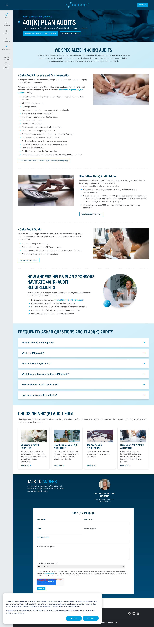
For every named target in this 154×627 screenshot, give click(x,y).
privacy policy (49, 574)
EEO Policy (112, 622)
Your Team (6, 65)
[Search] (7, 5)
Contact (142, 5)
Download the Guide (28, 260)
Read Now (25, 465)
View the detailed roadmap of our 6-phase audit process (44, 161)
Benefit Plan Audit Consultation (40, 34)
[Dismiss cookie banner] (98, 597)
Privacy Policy (74, 606)
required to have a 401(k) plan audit (68, 300)
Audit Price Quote (70, 34)
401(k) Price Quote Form (91, 214)
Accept (74, 618)
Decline (90, 618)
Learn (6, 62)
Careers (6, 57)
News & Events (6, 60)
